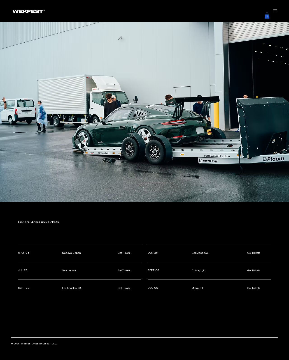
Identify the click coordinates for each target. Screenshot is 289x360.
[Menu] (144, 11)
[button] (267, 15)
